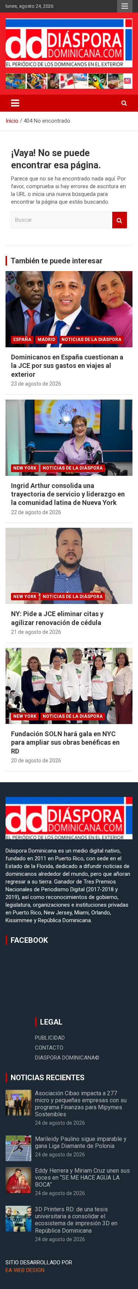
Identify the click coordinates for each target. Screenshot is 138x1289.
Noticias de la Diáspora (91, 339)
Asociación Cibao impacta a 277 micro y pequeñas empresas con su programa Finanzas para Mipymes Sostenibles (81, 1104)
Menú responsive (124, 6)
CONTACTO (49, 1047)
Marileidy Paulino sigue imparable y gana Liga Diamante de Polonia (81, 1142)
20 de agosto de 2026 (36, 760)
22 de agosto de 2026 (36, 512)
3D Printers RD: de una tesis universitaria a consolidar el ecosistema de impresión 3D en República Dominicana (76, 1220)
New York (24, 468)
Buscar (119, 220)
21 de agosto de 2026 (36, 632)
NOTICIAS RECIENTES (48, 1077)
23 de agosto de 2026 (36, 384)
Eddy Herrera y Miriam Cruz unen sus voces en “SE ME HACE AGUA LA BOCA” (82, 1177)
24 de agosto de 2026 (60, 1123)
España (22, 339)
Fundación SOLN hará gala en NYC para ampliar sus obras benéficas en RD (65, 742)
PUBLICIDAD (50, 1038)
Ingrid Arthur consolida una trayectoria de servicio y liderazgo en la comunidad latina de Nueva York (68, 494)
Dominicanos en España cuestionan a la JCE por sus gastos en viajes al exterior (67, 365)
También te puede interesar (57, 260)
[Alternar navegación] (15, 103)
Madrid (46, 339)
